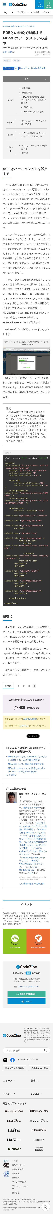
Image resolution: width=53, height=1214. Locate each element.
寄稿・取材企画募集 (14, 1068)
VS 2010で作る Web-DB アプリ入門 (32, 831)
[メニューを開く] (4, 4)
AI (13, 12)
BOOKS (35, 1093)
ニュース (7, 1080)
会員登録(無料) (30, 718)
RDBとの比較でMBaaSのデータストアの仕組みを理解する (33, 99)
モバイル (7, 60)
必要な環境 (27, 92)
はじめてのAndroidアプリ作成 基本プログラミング (33, 851)
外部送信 (15, 1192)
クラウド (16, 60)
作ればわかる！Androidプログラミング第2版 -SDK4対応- (33, 826)
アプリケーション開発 (28, 12)
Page (10, 99)
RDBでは (28, 107)
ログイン (24, 725)
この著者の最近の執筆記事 (31, 883)
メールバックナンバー (28, 986)
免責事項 (15, 1173)
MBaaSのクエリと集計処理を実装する (26, 763)
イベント (7, 1093)
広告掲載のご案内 (39, 1068)
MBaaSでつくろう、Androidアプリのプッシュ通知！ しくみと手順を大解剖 (27, 758)
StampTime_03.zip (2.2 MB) (32, 67)
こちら (30, 872)
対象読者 (26, 88)
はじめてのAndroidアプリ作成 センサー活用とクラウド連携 (33, 844)
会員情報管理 (17, 1169)
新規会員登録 (27, 994)
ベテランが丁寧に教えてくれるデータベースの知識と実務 (32, 838)
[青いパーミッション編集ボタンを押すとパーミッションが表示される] (26, 361)
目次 (26, 79)
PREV (8, 686)
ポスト (34, 736)
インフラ (47, 12)
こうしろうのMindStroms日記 (28, 868)
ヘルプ (15, 1161)
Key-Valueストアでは (33, 111)
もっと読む (11, 774)
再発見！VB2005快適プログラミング (31, 863)
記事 (33, 1080)
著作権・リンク (18, 1165)
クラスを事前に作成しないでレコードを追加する (34, 135)
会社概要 (15, 1177)
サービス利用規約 (19, 1181)
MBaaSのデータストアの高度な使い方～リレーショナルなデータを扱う (27, 770)
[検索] (5, 12)
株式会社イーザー (31, 807)
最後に (25, 152)
